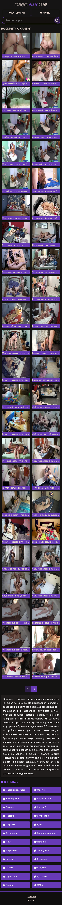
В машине (42, 859)
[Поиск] (57, 20)
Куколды (42, 876)
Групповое (11, 876)
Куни (39, 824)
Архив (46, 13)
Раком (9, 867)
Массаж (10, 816)
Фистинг (41, 790)
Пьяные (10, 807)
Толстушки (43, 850)
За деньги (11, 833)
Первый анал (44, 798)
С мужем (10, 824)
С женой (41, 807)
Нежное (41, 841)
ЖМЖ (40, 885)
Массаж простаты (15, 790)
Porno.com (31, 5)
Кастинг (10, 859)
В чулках (41, 867)
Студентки (43, 816)
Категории (18, 13)
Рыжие (9, 885)
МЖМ (8, 841)
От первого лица (46, 833)
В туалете (11, 850)
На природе (12, 798)
